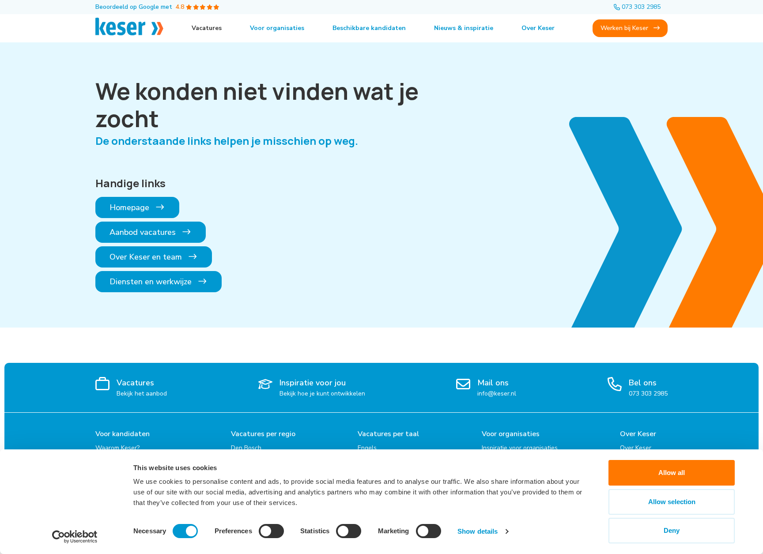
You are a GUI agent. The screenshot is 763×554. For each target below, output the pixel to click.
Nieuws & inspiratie (463, 28)
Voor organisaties (277, 28)
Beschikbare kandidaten (369, 28)
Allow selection (671, 501)
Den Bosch (246, 448)
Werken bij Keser (625, 28)
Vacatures (207, 28)
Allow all (671, 472)
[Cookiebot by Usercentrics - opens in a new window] (74, 536)
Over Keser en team (147, 257)
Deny (672, 530)
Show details (477, 531)
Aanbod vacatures (144, 232)
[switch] (271, 531)
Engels (367, 448)
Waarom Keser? (117, 448)
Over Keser (538, 28)
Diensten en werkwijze (152, 281)
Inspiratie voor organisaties (520, 448)
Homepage (130, 207)
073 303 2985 (641, 7)
